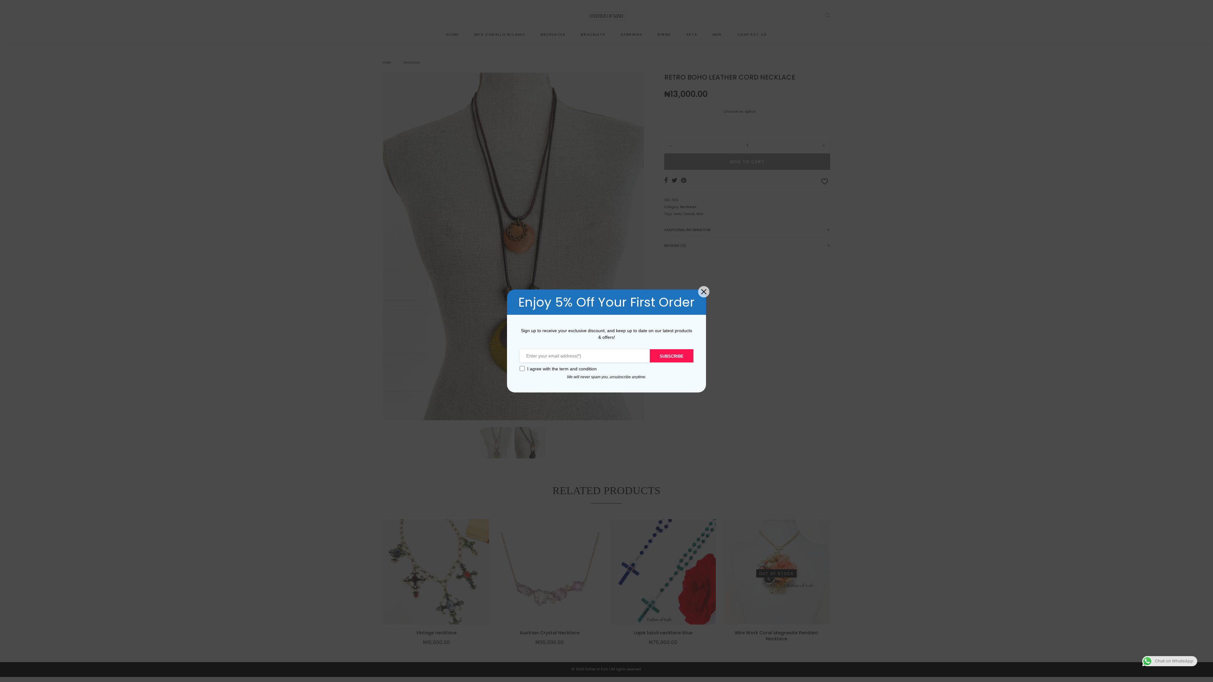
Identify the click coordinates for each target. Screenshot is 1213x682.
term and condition (578, 368)
